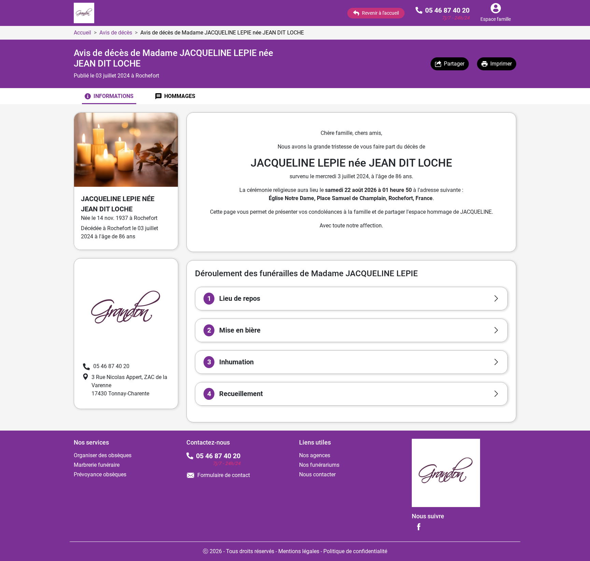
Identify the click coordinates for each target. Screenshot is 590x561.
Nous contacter (317, 474)
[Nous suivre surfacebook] (419, 526)
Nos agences (314, 455)
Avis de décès (115, 32)
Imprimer (501, 63)
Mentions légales (298, 551)
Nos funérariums (319, 465)
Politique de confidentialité (355, 551)
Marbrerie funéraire (97, 465)
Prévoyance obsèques (100, 474)
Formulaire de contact (223, 475)
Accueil (82, 32)
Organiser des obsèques (102, 455)
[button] (351, 299)
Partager (454, 63)
